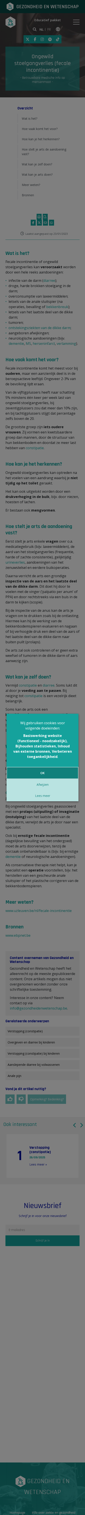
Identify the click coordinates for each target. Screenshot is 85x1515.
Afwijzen (43, 784)
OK (42, 773)
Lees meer (42, 796)
